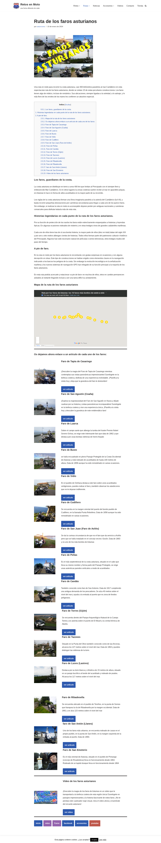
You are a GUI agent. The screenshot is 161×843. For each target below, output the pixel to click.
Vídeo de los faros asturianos (55, 173)
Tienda (140, 6)
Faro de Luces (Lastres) (53, 158)
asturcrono (41, 26)
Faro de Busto (48, 134)
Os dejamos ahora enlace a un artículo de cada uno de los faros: (68, 121)
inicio (38, 823)
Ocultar (67, 105)
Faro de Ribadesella (51, 161)
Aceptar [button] (94, 840)
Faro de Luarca (49, 131)
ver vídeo (69, 812)
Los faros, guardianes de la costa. (56, 109)
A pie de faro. (41, 115)
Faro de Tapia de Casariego (53, 125)
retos (47, 823)
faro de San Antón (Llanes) (54, 167)
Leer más (102, 840)
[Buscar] (146, 6)
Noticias (96, 6)
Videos (120, 6)
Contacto (130, 6)
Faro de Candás (50, 149)
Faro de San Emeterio (52, 170)
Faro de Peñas (49, 146)
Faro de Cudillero (49, 140)
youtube (95, 823)
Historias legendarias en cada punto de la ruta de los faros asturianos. (63, 112)
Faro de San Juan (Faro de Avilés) (56, 143)
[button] (79, 5)
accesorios (82, 823)
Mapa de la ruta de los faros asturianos (58, 118)
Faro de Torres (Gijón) (52, 152)
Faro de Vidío (48, 137)
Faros (56, 823)
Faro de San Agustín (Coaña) (54, 128)
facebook (68, 823)
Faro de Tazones (50, 155)
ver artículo (68, 389)
